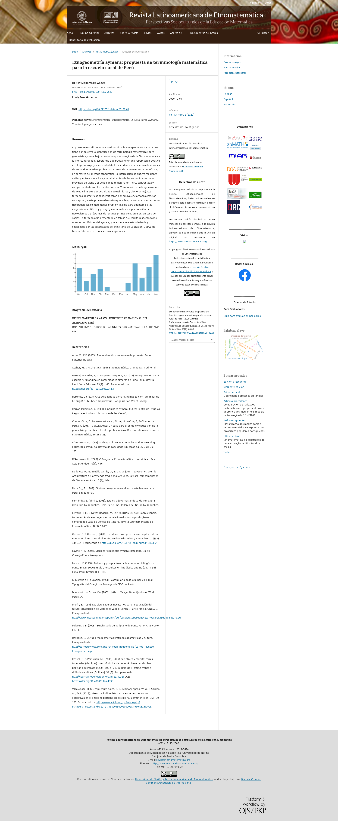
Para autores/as (232, 67)
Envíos (148, 33)
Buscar (264, 33)
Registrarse (255, 2)
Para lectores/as (232, 62)
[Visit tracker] (244, 242)
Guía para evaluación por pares (242, 316)
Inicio (75, 51)
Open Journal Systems (237, 467)
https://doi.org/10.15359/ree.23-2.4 (93, 388)
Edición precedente (235, 381)
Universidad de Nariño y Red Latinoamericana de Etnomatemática (174, 779)
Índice (227, 452)
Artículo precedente (235, 401)
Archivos (109, 33)
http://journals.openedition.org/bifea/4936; (98, 676)
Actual (70, 33)
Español (228, 99)
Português (230, 104)
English (228, 94)
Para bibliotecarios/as (235, 72)
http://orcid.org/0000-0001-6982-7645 (92, 91)
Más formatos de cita (182, 339)
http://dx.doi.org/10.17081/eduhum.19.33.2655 (129, 543)
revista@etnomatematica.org (173, 759)
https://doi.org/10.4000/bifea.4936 (92, 681)
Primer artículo (232, 392)
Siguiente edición (234, 387)
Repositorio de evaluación (84, 40)
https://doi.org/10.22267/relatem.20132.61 (104, 109)
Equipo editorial (89, 33)
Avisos (161, 33)
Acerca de (176, 33)
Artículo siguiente (234, 420)
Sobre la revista (129, 33)
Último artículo (232, 436)
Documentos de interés (204, 33)
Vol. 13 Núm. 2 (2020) (107, 51)
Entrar (268, 2)
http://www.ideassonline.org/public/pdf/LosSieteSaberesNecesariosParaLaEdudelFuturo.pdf (127, 617)
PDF (176, 81)
